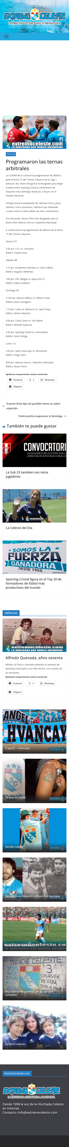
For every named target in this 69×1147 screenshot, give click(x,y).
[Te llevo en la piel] (34, 781)
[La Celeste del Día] (34, 491)
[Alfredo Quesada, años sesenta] (34, 635)
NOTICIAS (11, 154)
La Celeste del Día (19, 528)
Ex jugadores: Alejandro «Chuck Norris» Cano (32, 896)
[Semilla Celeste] (34, 830)
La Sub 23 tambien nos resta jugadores (27, 474)
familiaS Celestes (15, 1044)
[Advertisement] (34, 76)
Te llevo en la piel (15, 797)
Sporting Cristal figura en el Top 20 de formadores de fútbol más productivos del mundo (33, 583)
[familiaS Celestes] (34, 1027)
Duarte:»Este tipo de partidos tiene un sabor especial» (33, 406)
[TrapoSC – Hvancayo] (34, 731)
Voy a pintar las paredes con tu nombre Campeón (29, 993)
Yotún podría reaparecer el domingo (40, 416)
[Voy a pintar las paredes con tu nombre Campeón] (34, 978)
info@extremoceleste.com (37, 1112)
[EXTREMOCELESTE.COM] (31, 1081)
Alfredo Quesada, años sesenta (34, 657)
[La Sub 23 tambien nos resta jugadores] (34, 436)
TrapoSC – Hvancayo (17, 748)
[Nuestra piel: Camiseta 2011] (34, 929)
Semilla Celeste (14, 847)
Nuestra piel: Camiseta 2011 (22, 945)
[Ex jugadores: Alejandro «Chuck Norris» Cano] (34, 880)
